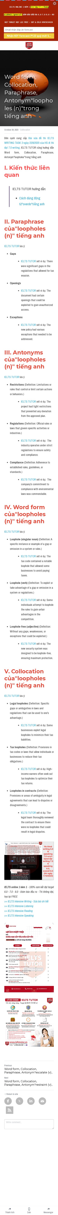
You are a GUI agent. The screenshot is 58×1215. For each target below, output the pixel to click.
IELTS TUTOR (11, 246)
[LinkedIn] (31, 1101)
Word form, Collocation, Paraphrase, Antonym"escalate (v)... (28, 1070)
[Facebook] (8, 1101)
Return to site (12, 1094)
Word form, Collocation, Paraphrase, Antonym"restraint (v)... (28, 1083)
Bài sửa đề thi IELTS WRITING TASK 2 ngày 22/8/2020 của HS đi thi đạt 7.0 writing (29, 143)
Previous (8, 1065)
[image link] (29, 45)
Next (6, 1077)
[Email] (42, 1101)
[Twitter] (19, 1101)
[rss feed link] (9, 1110)
